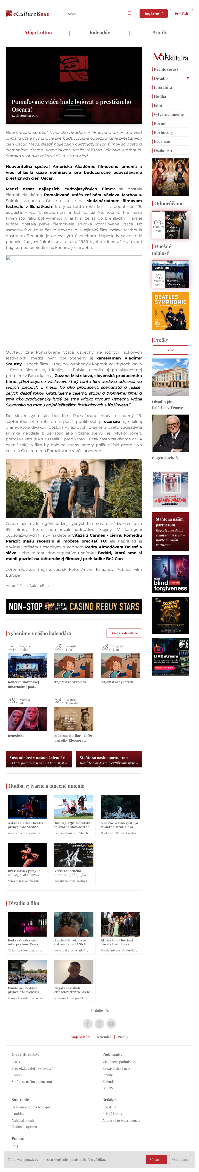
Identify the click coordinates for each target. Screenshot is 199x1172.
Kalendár (100, 32)
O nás (16, 1061)
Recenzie (161, 141)
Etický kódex (112, 1113)
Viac (170, 350)
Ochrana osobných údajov (31, 1107)
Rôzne (158, 123)
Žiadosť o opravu (24, 1126)
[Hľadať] (130, 13)
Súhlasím (156, 1159)
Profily (159, 32)
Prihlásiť (181, 13)
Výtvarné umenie (168, 114)
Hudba (159, 96)
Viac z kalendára (124, 633)
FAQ (15, 1145)
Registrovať (154, 13)
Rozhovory (162, 132)
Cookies (18, 1113)
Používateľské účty (116, 1068)
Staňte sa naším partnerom (32, 1081)
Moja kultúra (39, 32)
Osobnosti (162, 150)
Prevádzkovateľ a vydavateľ (32, 1068)
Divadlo (160, 78)
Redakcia (109, 1107)
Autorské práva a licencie (121, 1120)
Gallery (107, 1087)
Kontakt (18, 1075)
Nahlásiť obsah (23, 1120)
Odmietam (180, 1159)
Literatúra (162, 87)
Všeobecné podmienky (119, 1061)
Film (157, 105)
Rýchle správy (165, 69)
